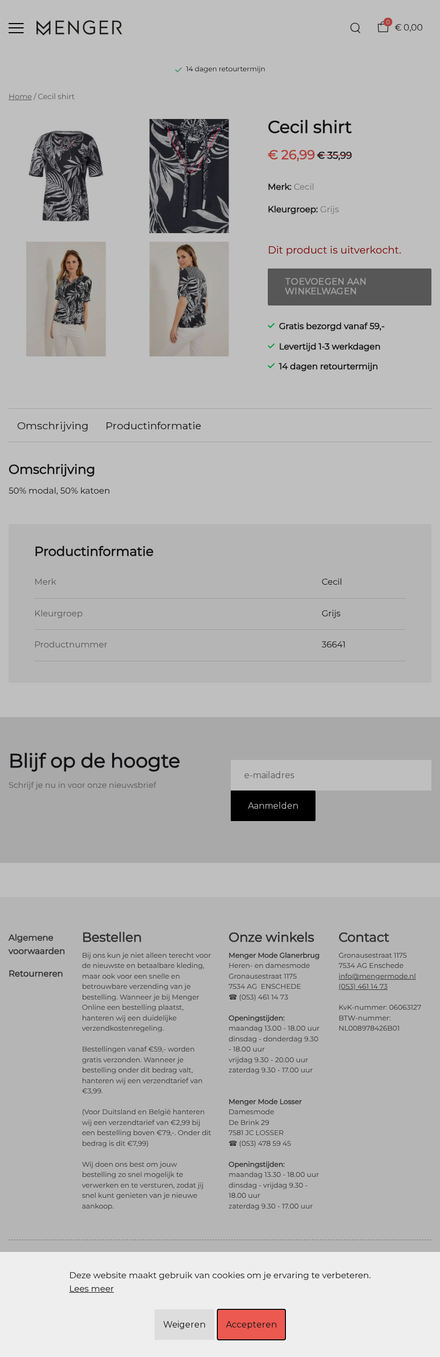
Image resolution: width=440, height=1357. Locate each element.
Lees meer (91, 1289)
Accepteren (251, 1324)
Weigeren (184, 1324)
